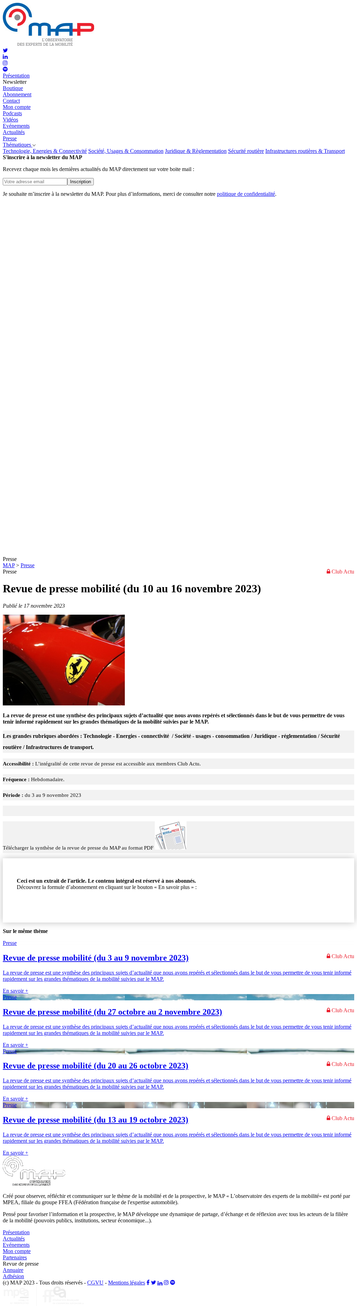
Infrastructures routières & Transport (305, 151)
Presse (28, 565)
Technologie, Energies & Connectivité (45, 151)
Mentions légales (126, 1283)
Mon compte (17, 107)
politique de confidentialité (246, 194)
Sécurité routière (246, 151)
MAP (9, 565)
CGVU (95, 1283)
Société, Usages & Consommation (126, 151)
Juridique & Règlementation (196, 151)
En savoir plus (32, 899)
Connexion (29, 905)
